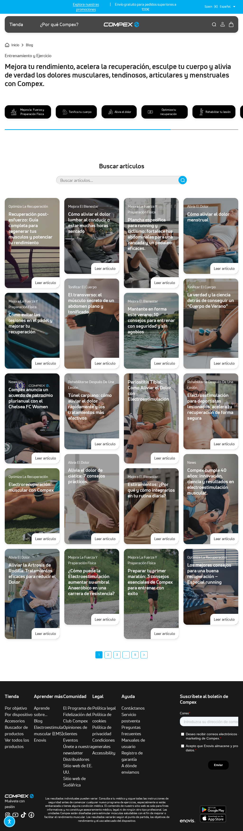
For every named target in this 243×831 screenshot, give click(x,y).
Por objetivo (16, 708)
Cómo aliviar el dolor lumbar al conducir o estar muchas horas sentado (89, 222)
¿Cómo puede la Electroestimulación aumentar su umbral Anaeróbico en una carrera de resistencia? (91, 582)
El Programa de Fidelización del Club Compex (77, 714)
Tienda (16, 24)
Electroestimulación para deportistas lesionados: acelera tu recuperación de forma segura (210, 406)
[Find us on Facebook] (31, 815)
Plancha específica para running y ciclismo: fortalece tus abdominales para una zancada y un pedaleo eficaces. (150, 234)
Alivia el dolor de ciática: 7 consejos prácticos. (86, 475)
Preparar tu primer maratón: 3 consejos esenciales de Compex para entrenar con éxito (150, 582)
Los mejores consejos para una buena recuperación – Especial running (209, 573)
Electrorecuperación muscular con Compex (31, 487)
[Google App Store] (213, 812)
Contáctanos (133, 708)
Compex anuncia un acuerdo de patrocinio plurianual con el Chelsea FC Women (31, 398)
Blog (38, 720)
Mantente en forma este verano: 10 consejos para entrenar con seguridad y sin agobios (151, 320)
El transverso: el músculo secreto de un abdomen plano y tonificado (91, 303)
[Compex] (121, 24)
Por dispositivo (19, 714)
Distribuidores (76, 759)
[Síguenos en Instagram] (7, 815)
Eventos (70, 740)
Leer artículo (47, 282)
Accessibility (103, 752)
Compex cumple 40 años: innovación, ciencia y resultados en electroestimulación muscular (210, 481)
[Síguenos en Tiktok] (23, 815)
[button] (9, 821)
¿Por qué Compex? (59, 24)
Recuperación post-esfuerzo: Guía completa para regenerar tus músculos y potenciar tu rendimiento (30, 228)
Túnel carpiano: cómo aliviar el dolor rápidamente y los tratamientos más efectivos (90, 406)
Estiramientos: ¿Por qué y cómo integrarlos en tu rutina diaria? (151, 490)
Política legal (104, 708)
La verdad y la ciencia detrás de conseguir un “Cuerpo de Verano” (210, 300)
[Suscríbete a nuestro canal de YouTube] (15, 815)
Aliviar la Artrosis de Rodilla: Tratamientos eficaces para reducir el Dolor (32, 573)
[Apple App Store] (213, 820)
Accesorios (15, 720)
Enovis (40, 740)
